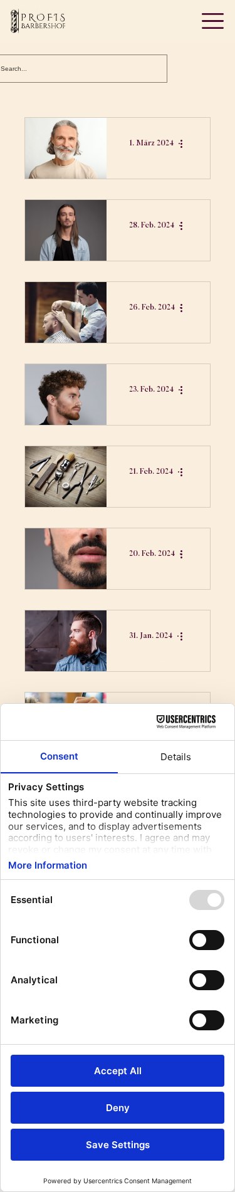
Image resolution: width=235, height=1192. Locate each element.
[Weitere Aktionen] (185, 143)
